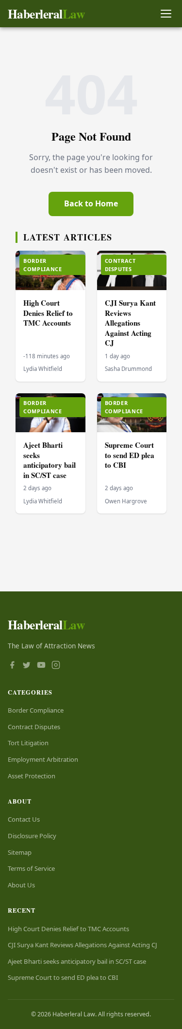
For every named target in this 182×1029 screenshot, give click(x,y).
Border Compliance (36, 710)
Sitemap (20, 852)
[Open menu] (165, 14)
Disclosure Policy (32, 835)
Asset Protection (31, 776)
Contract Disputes (34, 726)
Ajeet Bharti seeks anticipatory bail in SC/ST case (49, 460)
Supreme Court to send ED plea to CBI (129, 455)
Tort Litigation (28, 742)
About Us (21, 885)
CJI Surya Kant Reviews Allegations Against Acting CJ (130, 322)
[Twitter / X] (26, 666)
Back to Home (91, 203)
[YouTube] (41, 666)
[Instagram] (55, 666)
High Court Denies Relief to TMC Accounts (48, 312)
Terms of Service (31, 868)
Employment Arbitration (43, 759)
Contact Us (24, 819)
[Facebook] (12, 666)
